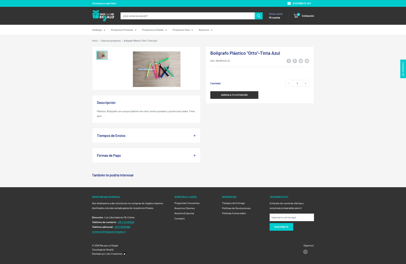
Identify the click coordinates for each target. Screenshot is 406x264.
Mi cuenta (274, 17)
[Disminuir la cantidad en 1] (288, 83)
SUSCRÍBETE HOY (302, 3)
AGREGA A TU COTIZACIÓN (234, 95)
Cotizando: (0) (403, 69)
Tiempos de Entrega (233, 203)
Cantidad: (215, 83)
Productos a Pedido (153, 29)
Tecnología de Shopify (103, 249)
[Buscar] (259, 15)
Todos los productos (111, 40)
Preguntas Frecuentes (187, 203)
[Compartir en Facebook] (289, 60)
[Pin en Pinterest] (295, 60)
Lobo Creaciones (114, 253)
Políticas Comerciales (234, 213)
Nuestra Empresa (184, 213)
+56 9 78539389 (122, 226)
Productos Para (181, 29)
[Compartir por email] (307, 60)
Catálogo (97, 29)
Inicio (95, 40)
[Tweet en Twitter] (301, 60)
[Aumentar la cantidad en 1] (305, 83)
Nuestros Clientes (184, 208)
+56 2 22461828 (126, 222)
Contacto (179, 218)
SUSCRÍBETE (281, 226)
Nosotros (204, 29)
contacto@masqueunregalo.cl (108, 231)
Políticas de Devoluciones (236, 208)
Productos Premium (122, 29)
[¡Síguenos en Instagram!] (305, 251)
